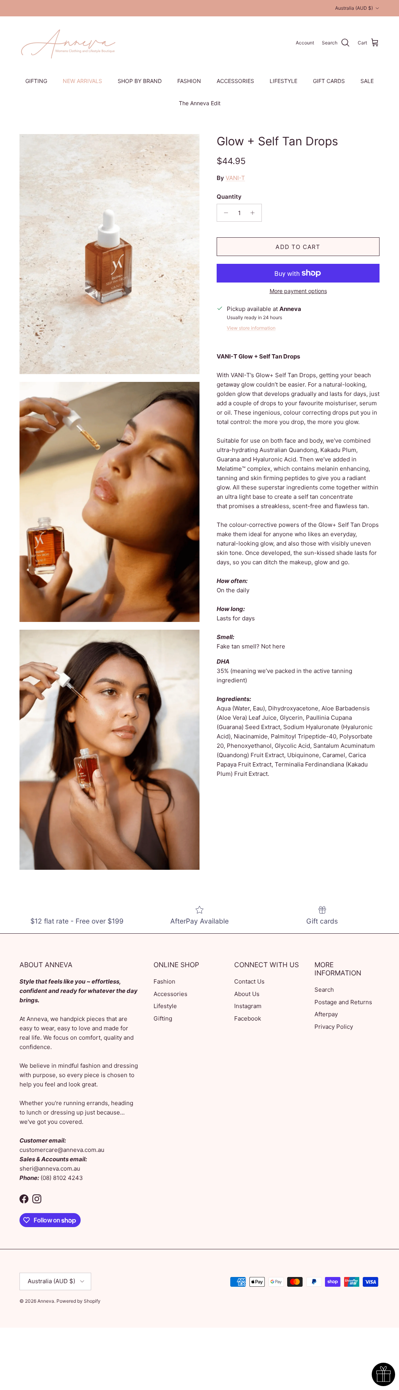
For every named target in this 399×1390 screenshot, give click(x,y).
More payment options (298, 291)
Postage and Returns (343, 1002)
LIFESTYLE (283, 81)
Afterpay (326, 1014)
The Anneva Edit (200, 103)
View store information (251, 328)
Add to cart (297, 247)
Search (324, 989)
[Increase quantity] (254, 212)
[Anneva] (68, 43)
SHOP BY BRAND (140, 81)
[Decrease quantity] (224, 212)
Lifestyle (165, 1006)
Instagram (247, 1006)
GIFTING (36, 81)
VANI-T (235, 178)
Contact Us (249, 981)
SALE (367, 81)
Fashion (164, 981)
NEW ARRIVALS (82, 81)
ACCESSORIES (235, 81)
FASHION (189, 81)
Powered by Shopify (78, 1301)
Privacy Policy (333, 1026)
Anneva (45, 1301)
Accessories (170, 994)
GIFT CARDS (329, 81)
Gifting (163, 1018)
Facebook (247, 1018)
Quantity (229, 196)
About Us (247, 994)
